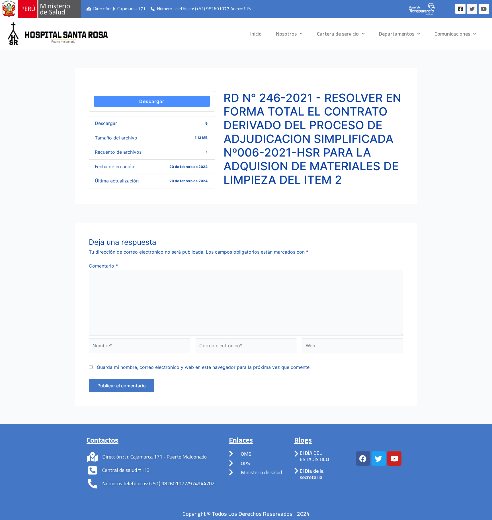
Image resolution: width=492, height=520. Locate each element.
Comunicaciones (452, 33)
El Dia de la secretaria (312, 474)
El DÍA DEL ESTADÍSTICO (314, 456)
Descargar (151, 101)
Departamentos (396, 33)
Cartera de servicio (338, 33)
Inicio (256, 33)
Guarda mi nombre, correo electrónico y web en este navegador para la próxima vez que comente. (204, 367)
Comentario (103, 266)
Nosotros (286, 33)
